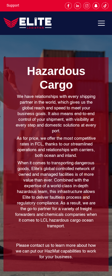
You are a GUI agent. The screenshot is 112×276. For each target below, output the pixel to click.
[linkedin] (77, 5)
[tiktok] (105, 5)
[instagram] (86, 5)
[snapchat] (95, 5)
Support (13, 5)
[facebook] (68, 5)
